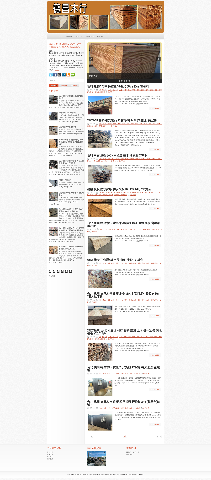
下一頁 (159, 436)
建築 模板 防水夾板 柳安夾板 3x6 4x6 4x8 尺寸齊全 (119, 188)
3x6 (106, 90)
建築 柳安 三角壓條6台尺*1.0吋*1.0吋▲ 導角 (115, 259)
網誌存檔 (64, 85)
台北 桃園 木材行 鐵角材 (67, 127)
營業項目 (79, 36)
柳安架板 (50, 454)
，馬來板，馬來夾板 (105, 193)
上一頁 (91, 436)
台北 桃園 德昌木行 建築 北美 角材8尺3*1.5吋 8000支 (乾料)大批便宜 (123, 295)
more (57, 70)
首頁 (124, 436)
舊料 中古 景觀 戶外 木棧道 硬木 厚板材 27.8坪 (117, 155)
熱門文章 (54, 85)
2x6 (100, 90)
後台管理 (52, 276)
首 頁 (60, 36)
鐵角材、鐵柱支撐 (65, 180)
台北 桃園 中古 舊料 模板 (68, 113)
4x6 (138, 193)
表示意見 (111, 92)
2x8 (103, 90)
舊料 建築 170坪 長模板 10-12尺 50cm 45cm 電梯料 (118, 86)
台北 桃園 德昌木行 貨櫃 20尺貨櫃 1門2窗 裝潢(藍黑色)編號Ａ (123, 403)
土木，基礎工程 (113, 90)
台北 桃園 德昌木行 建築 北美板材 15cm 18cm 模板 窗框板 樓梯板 (123, 224)
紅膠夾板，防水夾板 (120, 195)
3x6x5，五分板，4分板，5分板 (126, 193)
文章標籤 (74, 85)
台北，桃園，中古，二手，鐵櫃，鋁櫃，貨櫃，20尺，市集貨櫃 (119, 373)
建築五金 (129, 454)
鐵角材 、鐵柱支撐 (132, 452)
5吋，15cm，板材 (105, 229)
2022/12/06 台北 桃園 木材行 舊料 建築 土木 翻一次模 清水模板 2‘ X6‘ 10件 (124, 331)
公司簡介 (69, 36)
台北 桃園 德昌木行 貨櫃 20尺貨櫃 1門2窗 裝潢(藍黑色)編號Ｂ (123, 368)
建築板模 (50, 459)
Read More (154, 108)
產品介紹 (90, 36)
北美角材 (50, 457)
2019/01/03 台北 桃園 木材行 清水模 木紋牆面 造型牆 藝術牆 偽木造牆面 (71, 142)
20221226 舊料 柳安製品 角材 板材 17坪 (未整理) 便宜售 (122, 120)
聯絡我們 (100, 36)
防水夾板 (93, 76)
